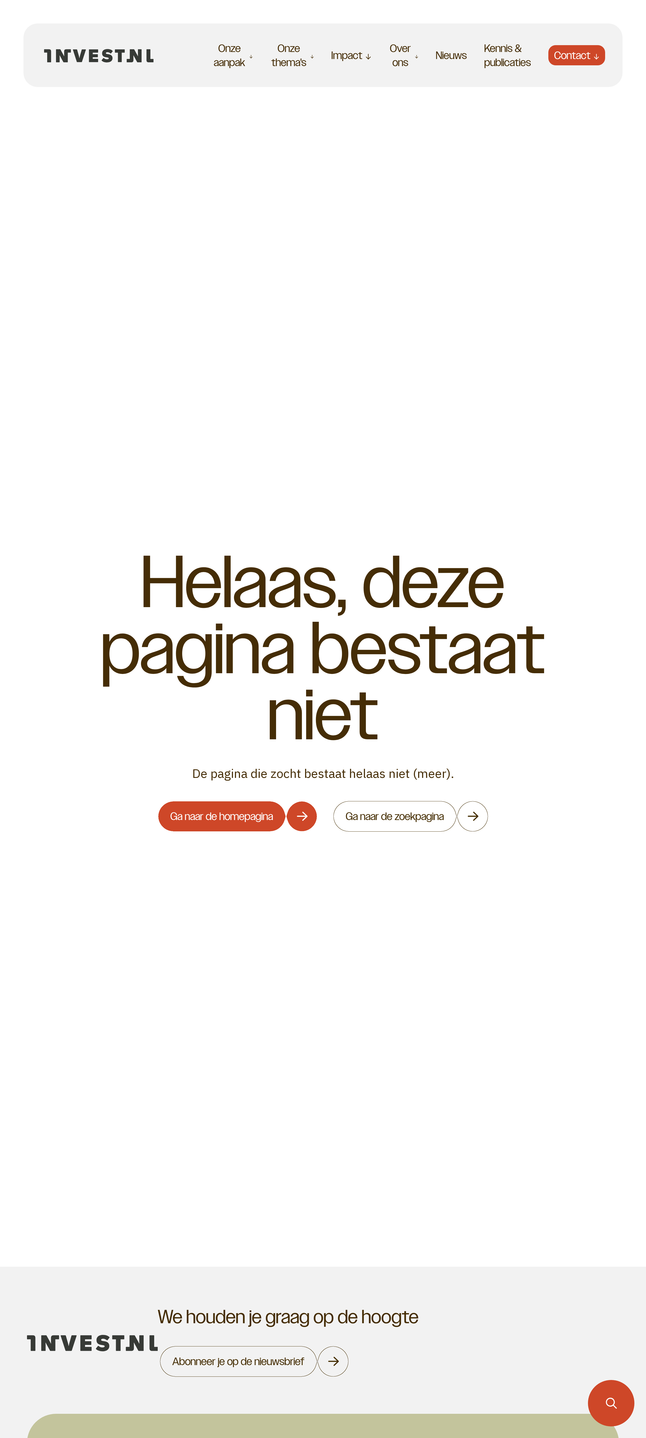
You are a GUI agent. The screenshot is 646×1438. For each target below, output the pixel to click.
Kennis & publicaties (507, 55)
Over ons (400, 55)
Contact (572, 55)
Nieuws (451, 55)
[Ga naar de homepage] (99, 55)
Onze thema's (288, 55)
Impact (346, 55)
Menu (179, 55)
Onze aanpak (229, 55)
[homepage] (92, 1343)
